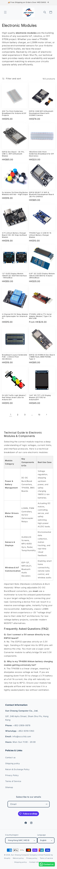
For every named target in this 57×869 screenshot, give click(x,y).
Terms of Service (13, 781)
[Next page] (46, 414)
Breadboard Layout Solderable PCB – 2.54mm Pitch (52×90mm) (14, 357)
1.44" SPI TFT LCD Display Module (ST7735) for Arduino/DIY (40, 397)
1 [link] (10, 414)
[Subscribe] (46, 804)
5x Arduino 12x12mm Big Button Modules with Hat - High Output (15, 193)
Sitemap (9, 787)
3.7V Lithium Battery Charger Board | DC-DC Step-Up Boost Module (14, 235)
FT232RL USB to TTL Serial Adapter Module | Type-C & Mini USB (40, 316)
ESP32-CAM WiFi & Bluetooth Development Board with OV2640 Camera (41, 113)
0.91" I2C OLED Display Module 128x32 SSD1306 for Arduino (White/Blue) (42, 276)
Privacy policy (31, 858)
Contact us (10, 757)
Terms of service (46, 858)
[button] (5, 12)
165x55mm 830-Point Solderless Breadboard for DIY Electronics (41, 154)
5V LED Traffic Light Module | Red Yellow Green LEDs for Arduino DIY (14, 397)
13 (39, 414)
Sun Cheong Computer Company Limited (27, 855)
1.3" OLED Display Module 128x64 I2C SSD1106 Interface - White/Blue (14, 276)
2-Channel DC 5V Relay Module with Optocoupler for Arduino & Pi (15, 316)
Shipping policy (12, 763)
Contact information (37, 862)
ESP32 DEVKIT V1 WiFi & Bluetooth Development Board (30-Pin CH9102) (41, 194)
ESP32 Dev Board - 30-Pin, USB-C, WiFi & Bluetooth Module (13, 154)
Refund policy (18, 858)
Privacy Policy (12, 775)
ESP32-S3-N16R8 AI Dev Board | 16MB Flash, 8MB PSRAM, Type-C (42, 357)
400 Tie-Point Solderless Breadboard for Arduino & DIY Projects (14, 113)
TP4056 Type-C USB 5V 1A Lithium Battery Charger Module (40, 235)
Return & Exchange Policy (17, 769)
